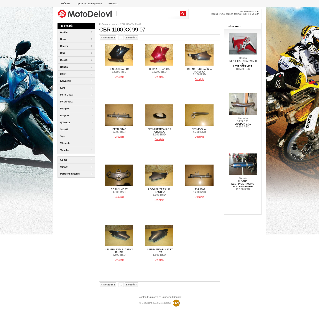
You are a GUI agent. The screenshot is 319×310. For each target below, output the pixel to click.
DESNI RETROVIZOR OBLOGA (159, 132)
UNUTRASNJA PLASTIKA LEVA (159, 252)
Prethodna (109, 37)
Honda (113, 24)
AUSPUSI (242, 184)
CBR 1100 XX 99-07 (130, 24)
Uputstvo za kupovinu (159, 297)
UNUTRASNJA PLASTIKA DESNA (119, 252)
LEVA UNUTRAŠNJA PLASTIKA (159, 192)
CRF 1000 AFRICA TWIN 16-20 (243, 63)
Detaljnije (119, 76)
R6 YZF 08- (243, 122)
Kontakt (177, 297)
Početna (103, 24)
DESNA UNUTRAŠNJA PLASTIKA (199, 72)
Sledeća (130, 37)
